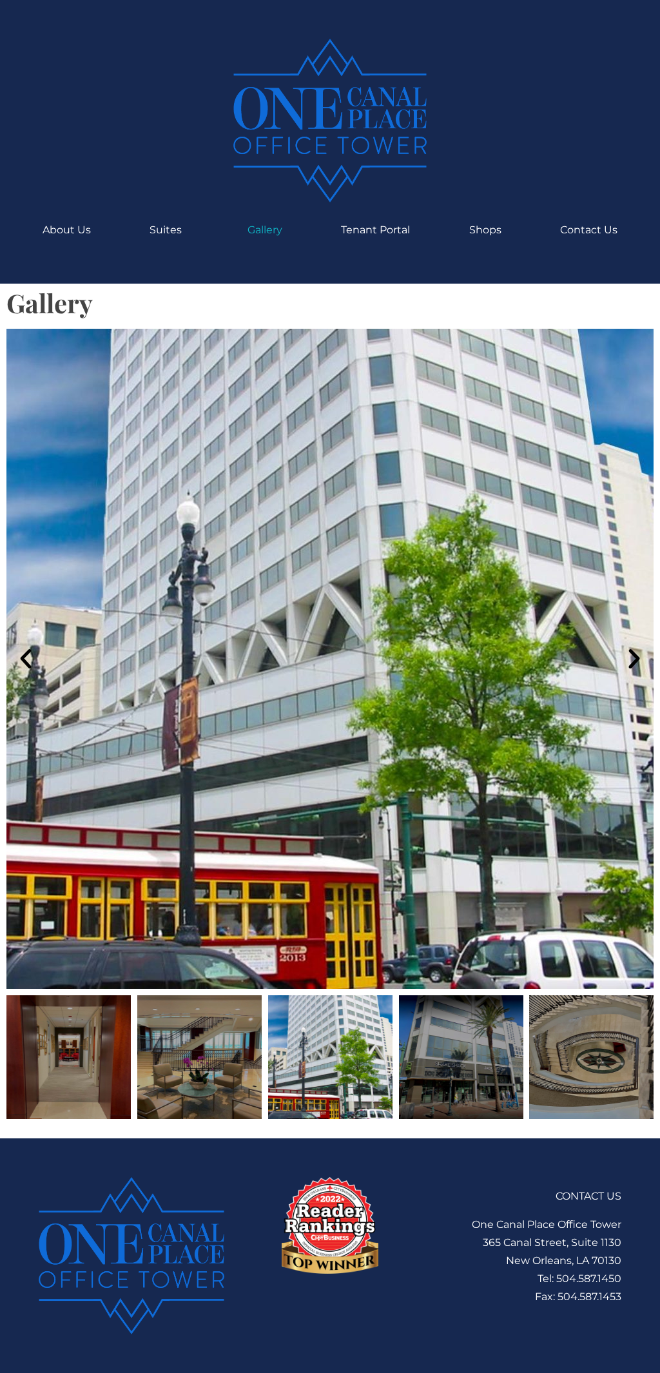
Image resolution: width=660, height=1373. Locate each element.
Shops (485, 230)
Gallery (265, 230)
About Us (67, 230)
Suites (166, 230)
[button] (26, 659)
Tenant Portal (375, 230)
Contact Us (588, 230)
